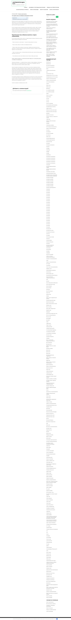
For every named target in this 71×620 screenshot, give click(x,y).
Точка (47, 550)
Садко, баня (48, 496)
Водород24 (48, 311)
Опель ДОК (48, 449)
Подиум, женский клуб (49, 466)
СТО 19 (47, 534)
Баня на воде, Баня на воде (50, 284)
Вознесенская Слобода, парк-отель (51, 313)
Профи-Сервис (48, 471)
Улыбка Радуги (48, 557)
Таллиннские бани (49, 542)
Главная (25, 7)
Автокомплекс (48, 154)
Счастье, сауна (48, 539)
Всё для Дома (48, 318)
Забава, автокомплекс (49, 371)
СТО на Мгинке (48, 537)
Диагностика (48, 350)
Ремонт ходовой (48, 487)
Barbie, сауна (48, 85)
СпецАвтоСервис (49, 527)
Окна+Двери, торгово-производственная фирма (50, 444)
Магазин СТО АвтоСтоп (50, 413)
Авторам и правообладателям (51, 187)
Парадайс (47, 455)
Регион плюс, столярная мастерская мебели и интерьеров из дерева (51, 482)
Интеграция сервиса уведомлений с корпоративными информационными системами (52, 25)
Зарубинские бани (49, 372)
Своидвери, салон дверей (50, 508)
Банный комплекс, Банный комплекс (51, 275)
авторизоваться (28, 90)
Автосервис (48, 190)
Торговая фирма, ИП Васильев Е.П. (51, 549)
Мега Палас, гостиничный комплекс (51, 426)
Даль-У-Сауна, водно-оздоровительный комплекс (50, 340)
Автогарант (48, 143)
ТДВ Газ (47, 545)
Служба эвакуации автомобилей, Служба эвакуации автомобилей (51, 520)
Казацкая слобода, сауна (50, 385)
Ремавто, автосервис (49, 485)
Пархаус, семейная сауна (50, 460)
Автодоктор (48, 149)
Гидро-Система (48, 325)
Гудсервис (47, 338)
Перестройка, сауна (49, 462)
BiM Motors (48, 88)
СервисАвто (48, 511)
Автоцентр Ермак (49, 240)
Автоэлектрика (48, 249)
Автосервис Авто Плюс (49, 230)
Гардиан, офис (48, 323)
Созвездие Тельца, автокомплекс (51, 524)
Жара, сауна (48, 369)
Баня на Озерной (49, 286)
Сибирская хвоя (48, 513)
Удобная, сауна (48, 555)
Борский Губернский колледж (50, 300)
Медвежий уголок (49, 429)
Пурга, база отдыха (49, 474)
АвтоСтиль (48, 233)
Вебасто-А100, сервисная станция (51, 303)
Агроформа (48, 252)
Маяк (47, 423)
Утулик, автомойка (49, 564)
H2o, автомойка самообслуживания (51, 105)
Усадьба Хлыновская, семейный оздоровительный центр (51, 563)
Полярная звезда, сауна (50, 469)
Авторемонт (48, 189)
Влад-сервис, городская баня (50, 308)
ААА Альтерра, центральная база (51, 126)
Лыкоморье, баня (49, 406)
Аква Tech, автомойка (49, 254)
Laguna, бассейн (48, 108)
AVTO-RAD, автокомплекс (50, 81)
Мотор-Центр (48, 438)
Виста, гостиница (49, 306)
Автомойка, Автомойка (49, 177)
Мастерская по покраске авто (50, 421)
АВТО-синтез (48, 136)
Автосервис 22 (48, 228)
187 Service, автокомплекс (50, 65)
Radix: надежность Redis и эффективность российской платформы (50, 55)
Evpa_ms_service (49, 95)
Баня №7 (47, 281)
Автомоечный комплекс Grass (51, 173)
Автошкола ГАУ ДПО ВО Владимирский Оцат (50, 246)
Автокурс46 (48, 164)
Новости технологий (44, 9)
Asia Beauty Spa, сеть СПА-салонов (52, 75)
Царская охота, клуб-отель (50, 573)
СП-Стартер (48, 525)
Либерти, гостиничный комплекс (51, 403)
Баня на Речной (48, 287)
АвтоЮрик (48, 251)
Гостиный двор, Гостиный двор (51, 333)
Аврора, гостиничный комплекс (51, 128)
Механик (47, 431)
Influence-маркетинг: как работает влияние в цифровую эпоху (51, 52)
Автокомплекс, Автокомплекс (50, 156)
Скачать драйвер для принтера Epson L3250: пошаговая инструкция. (52, 37)
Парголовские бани (49, 457)
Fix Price (47, 98)
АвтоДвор (47, 148)
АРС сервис (48, 263)
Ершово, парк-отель (49, 367)
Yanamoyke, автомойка (50, 125)
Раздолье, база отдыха (49, 478)
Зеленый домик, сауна (49, 374)
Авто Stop (48, 130)
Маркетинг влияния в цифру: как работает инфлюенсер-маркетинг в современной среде (51, 42)
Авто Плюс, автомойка (49, 133)
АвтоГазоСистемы (49, 141)
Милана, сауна (48, 433)
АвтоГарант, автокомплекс (50, 144)
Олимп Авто (48, 445)
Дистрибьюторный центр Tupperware (50, 356)
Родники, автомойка (49, 490)
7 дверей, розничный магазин (50, 70)
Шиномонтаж (48, 583)
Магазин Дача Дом (49, 410)
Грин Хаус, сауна (48, 334)
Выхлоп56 (48, 320)
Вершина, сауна (48, 305)
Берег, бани (48, 292)
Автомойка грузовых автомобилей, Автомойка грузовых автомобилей (51, 175)
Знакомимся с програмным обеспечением (37, 7)
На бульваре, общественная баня (51, 439)
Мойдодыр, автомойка (49, 434)
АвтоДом (47, 151)
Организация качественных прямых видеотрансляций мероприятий (51, 22)
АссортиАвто (48, 265)
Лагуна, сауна (48, 397)
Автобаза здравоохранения (50, 138)
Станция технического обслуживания (52, 529)
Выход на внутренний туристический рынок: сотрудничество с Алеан (52, 35)
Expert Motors (48, 96)
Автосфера (48, 235)
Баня (47, 279)
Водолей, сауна (48, 310)
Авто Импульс (48, 131)
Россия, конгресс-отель (50, 492)
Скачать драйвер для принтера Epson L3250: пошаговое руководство (51, 49)
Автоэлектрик (48, 247)
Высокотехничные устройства (22, 9)
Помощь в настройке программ (53, 7)
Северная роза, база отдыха (50, 509)
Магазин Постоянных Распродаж (51, 411)
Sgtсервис (48, 113)
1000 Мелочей (48, 62)
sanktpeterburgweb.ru (19, 3)
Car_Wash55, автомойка (50, 90)
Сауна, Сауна (48, 501)
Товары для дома (49, 547)
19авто (47, 68)
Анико (47, 260)
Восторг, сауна (48, 316)
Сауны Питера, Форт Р (49, 504)
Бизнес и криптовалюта (54, 9)
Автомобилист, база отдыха (50, 171)
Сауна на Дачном (49, 498)
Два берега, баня (49, 344)
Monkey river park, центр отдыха (51, 111)
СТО (47, 530)
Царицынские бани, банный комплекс (52, 569)
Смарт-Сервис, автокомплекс (51, 522)
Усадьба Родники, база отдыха (51, 560)
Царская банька (48, 571)
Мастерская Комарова (49, 420)
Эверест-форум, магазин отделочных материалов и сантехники (52, 588)
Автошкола (48, 243)
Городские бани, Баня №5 (50, 328)
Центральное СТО (49, 574)
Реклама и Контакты (49, 484)
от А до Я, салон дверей (50, 450)
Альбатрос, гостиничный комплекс (51, 258)
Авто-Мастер (48, 135)
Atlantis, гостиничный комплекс (51, 78)
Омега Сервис (48, 447)
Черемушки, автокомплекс (50, 578)
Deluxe (47, 93)
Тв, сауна (47, 544)
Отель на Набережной (49, 452)
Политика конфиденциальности (51, 468)
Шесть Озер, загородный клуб (50, 581)
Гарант (47, 321)
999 (46, 72)
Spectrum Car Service (49, 114)
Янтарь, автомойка (49, 595)
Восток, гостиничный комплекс (51, 315)
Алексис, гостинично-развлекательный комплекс (50, 257)
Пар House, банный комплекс (50, 454)
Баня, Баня (48, 289)
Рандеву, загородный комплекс (51, 479)
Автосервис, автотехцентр (50, 232)
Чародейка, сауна (49, 576)
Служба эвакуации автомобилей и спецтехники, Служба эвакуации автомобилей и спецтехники (51, 517)
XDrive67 (47, 123)
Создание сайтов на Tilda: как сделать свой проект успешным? (51, 46)
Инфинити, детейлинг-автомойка (51, 378)
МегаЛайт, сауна (48, 428)
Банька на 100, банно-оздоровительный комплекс (50, 277)
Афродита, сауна (49, 268)
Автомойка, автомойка (49, 179)
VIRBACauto (48, 119)
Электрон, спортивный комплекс (51, 591)
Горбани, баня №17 (49, 326)
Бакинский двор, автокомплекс (51, 270)
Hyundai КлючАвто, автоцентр (51, 106)
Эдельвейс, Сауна (49, 589)
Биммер (47, 296)
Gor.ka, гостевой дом (49, 103)
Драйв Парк (48, 360)
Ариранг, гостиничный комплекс (51, 262)
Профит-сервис (48, 473)
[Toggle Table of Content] (27, 18)
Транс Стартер (48, 552)
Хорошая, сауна (48, 568)
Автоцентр (48, 238)
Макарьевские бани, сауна (50, 415)
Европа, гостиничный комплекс (51, 366)
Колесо (47, 390)
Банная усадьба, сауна (49, 273)
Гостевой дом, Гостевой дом (50, 331)
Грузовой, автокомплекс (50, 336)
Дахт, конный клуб (49, 342)
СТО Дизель (48, 535)
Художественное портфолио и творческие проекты (51, 28)
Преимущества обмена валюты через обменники (20, 19)
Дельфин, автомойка (49, 348)
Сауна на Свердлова (49, 499)
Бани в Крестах (48, 271)
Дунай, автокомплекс (49, 364)
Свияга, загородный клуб (50, 506)
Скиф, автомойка (49, 514)
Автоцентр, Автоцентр (49, 241)
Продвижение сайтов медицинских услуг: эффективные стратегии (51, 40)
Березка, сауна (48, 294)
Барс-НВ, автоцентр (49, 291)
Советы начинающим (34, 9)
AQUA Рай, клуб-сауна (49, 73)
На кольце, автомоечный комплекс (51, 441)
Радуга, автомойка (49, 476)
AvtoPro (47, 83)
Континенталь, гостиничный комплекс (52, 391)
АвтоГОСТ (48, 146)
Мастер (47, 418)
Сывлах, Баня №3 (49, 540)
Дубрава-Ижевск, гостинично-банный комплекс (51, 362)
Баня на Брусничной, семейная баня (52, 282)
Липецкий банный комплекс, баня (51, 405)
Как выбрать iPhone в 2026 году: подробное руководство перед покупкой (51, 31)
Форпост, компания (49, 566)
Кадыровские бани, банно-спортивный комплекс (50, 384)
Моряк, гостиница (49, 436)
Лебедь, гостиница (49, 401)
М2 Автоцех (48, 408)
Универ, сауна (48, 558)
